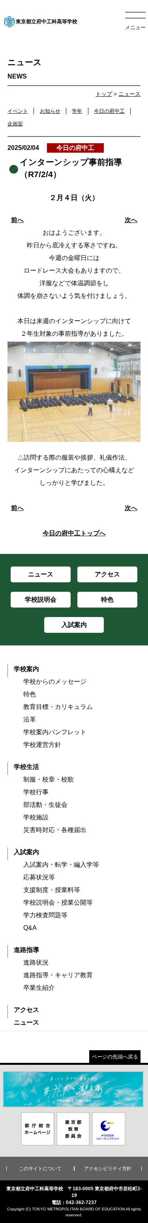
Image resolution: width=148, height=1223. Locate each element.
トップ (104, 94)
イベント (17, 111)
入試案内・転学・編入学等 (61, 864)
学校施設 (36, 817)
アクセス (26, 1009)
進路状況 (36, 962)
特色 (29, 694)
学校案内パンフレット (54, 732)
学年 (77, 111)
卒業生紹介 (39, 987)
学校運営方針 (42, 744)
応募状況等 (39, 877)
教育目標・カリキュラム (58, 706)
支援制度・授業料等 (51, 889)
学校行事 (36, 792)
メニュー (135, 27)
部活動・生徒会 (45, 804)
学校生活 (26, 766)
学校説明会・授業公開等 (58, 902)
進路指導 (26, 949)
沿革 (29, 719)
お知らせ (50, 111)
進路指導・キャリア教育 (58, 975)
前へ (17, 220)
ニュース (129, 94)
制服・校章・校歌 (48, 779)
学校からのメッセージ (54, 681)
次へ (131, 220)
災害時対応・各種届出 (54, 830)
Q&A (30, 927)
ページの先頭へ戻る (115, 1057)
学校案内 (26, 669)
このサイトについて (40, 1168)
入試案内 (26, 852)
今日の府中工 (109, 111)
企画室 (15, 124)
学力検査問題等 (45, 915)
